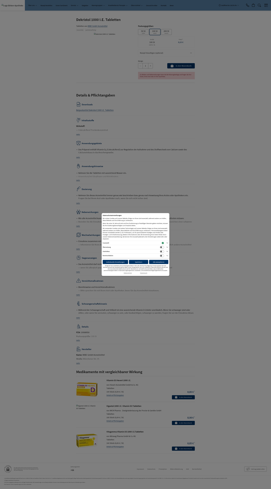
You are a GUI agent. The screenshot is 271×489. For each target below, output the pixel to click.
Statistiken (106, 251)
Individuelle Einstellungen (115, 262)
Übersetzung (107, 247)
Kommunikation (108, 255)
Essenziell (106, 243)
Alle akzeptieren (158, 262)
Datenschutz (128, 273)
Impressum (143, 273)
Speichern (138, 262)
